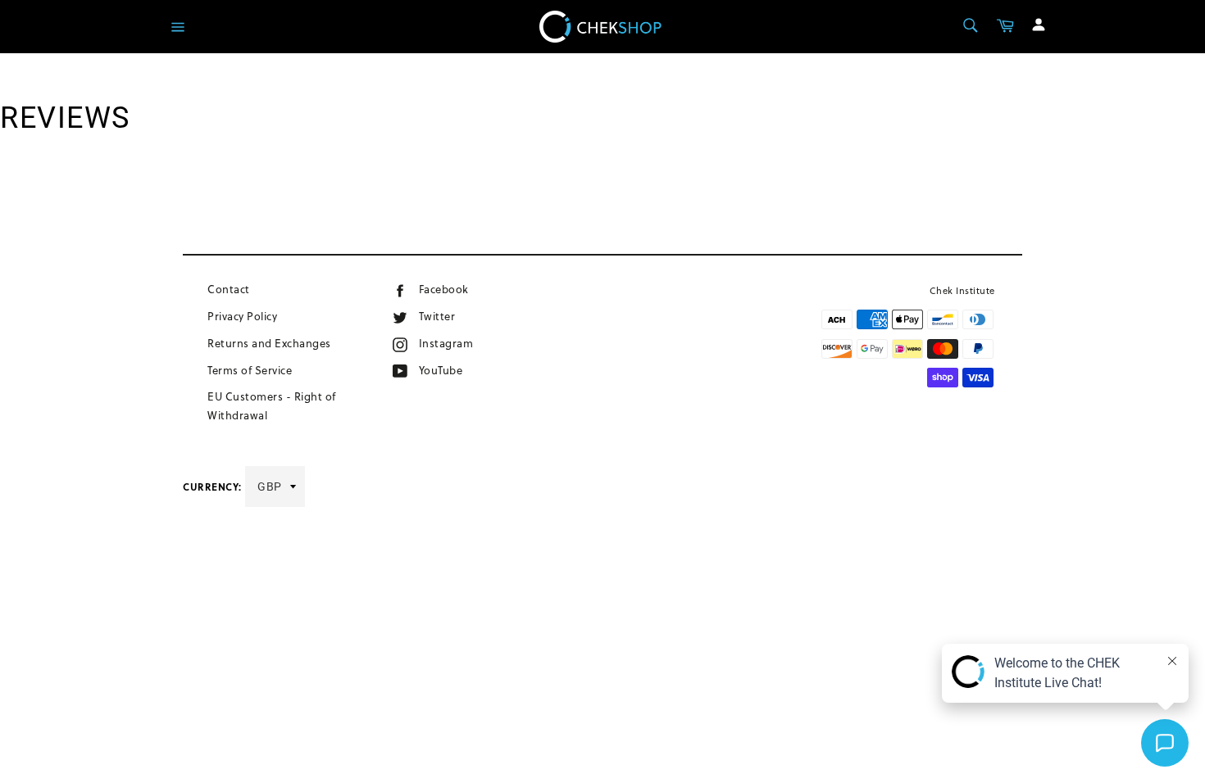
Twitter (453, 316)
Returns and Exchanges (269, 343)
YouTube (461, 370)
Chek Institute (962, 290)
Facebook (467, 288)
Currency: (212, 486)
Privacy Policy (242, 316)
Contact (228, 289)
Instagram (471, 343)
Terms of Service (249, 370)
